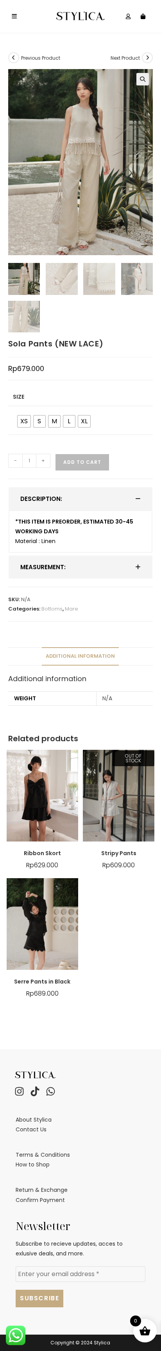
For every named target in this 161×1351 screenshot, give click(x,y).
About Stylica (34, 1120)
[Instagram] (19, 1091)
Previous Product (40, 58)
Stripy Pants (118, 853)
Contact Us (31, 1129)
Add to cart (82, 462)
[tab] (81, 498)
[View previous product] (13, 57)
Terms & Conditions (43, 1155)
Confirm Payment (40, 1200)
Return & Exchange (42, 1190)
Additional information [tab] (80, 656)
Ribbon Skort (42, 853)
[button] (142, 79)
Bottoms (52, 608)
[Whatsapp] (50, 1091)
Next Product (125, 58)
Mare (71, 608)
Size (18, 397)
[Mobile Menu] (14, 16)
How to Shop (33, 1164)
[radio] (24, 421)
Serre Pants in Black (42, 981)
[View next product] (147, 57)
